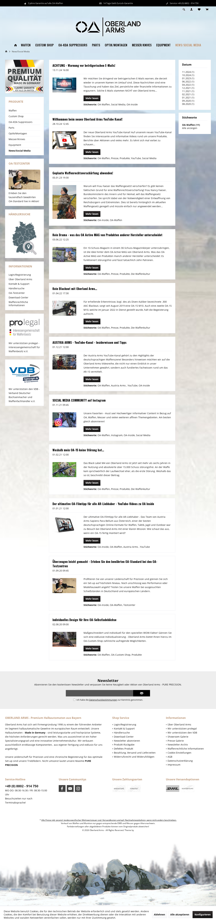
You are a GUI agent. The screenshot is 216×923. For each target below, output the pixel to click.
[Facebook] (62, 788)
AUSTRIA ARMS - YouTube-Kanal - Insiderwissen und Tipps (89, 342)
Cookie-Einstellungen (179, 752)
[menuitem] (207, 9)
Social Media (118, 104)
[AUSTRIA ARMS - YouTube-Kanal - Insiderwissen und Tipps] (64, 362)
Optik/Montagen (18, 133)
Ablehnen (159, 914)
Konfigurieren (203, 914)
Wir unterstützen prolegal (182, 728)
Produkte (125, 158)
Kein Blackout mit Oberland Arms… (74, 288)
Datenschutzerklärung (180, 760)
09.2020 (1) (188, 100)
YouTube (136, 158)
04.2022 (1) (188, 84)
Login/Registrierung (20, 274)
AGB (170, 756)
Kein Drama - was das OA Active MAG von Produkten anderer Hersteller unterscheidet (107, 235)
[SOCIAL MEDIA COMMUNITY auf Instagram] (64, 419)
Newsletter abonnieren (127, 740)
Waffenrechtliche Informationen (18, 303)
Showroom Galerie (178, 736)
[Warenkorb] (207, 9)
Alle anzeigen (189, 128)
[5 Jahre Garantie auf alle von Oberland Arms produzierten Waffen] (24, 76)
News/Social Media (20, 150)
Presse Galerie (176, 740)
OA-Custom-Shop (120, 654)
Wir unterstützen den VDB (182, 732)
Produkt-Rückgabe (124, 744)
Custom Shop (16, 116)
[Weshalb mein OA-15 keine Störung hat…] (64, 469)
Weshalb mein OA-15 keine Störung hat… (78, 450)
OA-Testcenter (17, 293)
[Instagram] (78, 788)
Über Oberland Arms (20, 279)
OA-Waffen (104, 104)
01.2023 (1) (188, 78)
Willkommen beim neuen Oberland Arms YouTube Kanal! (87, 119)
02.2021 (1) (188, 94)
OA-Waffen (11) (191, 124)
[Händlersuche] (24, 237)
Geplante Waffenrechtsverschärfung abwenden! (82, 173)
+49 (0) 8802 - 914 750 (21, 786)
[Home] (15, 45)
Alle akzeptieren (179, 914)
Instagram (117, 435)
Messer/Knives (17, 139)
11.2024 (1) (188, 72)
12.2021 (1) (188, 88)
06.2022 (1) (188, 81)
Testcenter (129, 605)
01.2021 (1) (188, 97)
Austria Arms (118, 385)
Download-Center (18, 297)
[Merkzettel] (199, 9)
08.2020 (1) (188, 104)
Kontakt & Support (19, 283)
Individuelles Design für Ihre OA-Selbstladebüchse (84, 620)
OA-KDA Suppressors (20, 122)
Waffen (13, 110)
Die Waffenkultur (140, 273)
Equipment (15, 144)
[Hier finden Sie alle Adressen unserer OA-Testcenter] (24, 179)
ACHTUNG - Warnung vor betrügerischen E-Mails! (83, 65)
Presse (114, 158)
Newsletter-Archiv (178, 744)
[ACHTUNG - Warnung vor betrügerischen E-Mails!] (64, 85)
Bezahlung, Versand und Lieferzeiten (135, 752)
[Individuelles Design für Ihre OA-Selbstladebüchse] (64, 639)
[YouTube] (70, 788)
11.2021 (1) (188, 91)
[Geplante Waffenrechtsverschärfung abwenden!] (64, 202)
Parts (11, 127)
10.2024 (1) (188, 75)
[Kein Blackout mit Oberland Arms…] (64, 308)
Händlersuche (16, 288)
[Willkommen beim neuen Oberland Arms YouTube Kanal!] (64, 140)
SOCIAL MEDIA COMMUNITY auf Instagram (79, 400)
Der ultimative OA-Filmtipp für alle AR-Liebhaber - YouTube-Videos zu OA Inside (103, 504)
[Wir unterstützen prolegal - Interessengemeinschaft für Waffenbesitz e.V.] (24, 327)
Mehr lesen (92, 98)
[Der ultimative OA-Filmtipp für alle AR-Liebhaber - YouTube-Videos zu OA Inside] (64, 525)
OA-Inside (132, 104)
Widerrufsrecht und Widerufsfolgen (134, 756)
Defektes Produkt (123, 748)
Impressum (174, 764)
